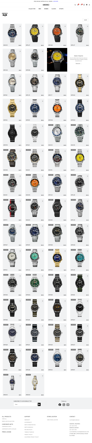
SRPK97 (28, 245)
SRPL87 (28, 45)
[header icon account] (89, 5)
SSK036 (5, 170)
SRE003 (5, 395)
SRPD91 (73, 295)
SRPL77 (50, 95)
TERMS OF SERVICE (29, 432)
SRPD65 (50, 295)
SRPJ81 (28, 145)
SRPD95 (5, 320)
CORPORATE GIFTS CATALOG (9, 429)
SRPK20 (50, 270)
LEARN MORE (55, 1)
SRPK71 (5, 220)
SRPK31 (5, 270)
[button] (20, 26)
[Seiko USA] (46, 4)
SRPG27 (73, 320)
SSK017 (73, 170)
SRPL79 (28, 95)
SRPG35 (50, 345)
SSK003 (5, 45)
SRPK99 (50, 245)
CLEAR (85, 20)
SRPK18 (5, 120)
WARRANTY (27, 419)
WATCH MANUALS (29, 427)
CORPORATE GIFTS (6, 426)
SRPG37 (73, 345)
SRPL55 (73, 220)
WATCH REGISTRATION (30, 424)
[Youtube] (68, 404)
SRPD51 (28, 120)
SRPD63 (28, 295)
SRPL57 (73, 45)
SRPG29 (5, 345)
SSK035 (73, 145)
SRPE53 (50, 370)
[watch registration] (86, 5)
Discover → (79, 63)
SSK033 (50, 145)
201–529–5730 (73, 425)
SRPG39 (28, 370)
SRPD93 (73, 120)
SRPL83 (50, 195)
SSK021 (28, 170)
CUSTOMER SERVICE (74, 420)
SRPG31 (28, 345)
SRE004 (28, 395)
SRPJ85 (28, 320)
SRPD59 (50, 120)
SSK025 (50, 220)
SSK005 (28, 195)
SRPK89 (28, 70)
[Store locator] (84, 5)
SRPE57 (73, 370)
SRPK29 (73, 245)
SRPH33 (50, 320)
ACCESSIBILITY (28, 422)
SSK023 (28, 220)
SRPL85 (73, 195)
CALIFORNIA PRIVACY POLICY (32, 437)
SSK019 (50, 170)
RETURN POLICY (28, 429)
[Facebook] (59, 404)
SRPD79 (5, 145)
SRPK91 (5, 95)
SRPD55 (5, 295)
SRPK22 (73, 95)
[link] (33, 8)
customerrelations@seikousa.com (79, 431)
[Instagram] (64, 404)
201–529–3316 (73, 429)
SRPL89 (50, 45)
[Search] (75, 5)
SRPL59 (5, 70)
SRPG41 (5, 370)
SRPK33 (28, 270)
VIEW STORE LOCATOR (52, 419)
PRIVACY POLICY (29, 434)
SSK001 (5, 195)
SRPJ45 (73, 270)
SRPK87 (5, 245)
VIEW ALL (4, 418)
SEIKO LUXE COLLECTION (8, 421)
